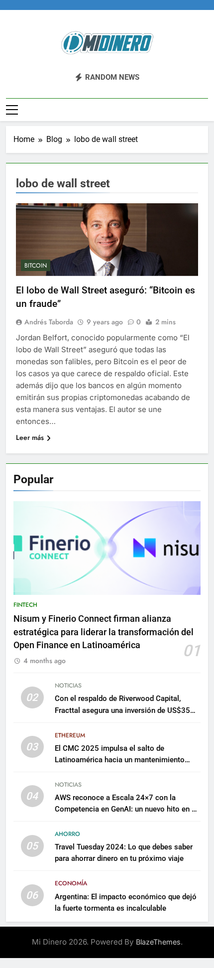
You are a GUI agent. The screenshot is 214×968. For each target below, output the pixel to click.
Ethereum (70, 735)
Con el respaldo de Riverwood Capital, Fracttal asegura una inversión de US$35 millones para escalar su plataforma (122, 710)
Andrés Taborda (48, 322)
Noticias (68, 685)
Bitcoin (35, 265)
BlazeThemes (158, 942)
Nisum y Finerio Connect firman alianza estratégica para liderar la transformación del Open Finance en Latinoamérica (103, 632)
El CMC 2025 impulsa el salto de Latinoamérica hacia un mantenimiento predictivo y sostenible (120, 760)
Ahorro (67, 834)
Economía (71, 883)
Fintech (25, 604)
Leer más (30, 437)
